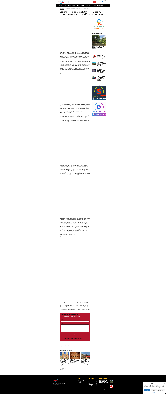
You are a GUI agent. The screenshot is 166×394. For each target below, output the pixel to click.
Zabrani (154, 390)
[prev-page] (60, 371)
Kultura (63, 9)
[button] (164, 383)
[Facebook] (106, 3)
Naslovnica (61, 8)
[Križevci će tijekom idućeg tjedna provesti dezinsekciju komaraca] (94, 56)
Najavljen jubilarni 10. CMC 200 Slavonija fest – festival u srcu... (101, 71)
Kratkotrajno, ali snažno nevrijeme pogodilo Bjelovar (98, 47)
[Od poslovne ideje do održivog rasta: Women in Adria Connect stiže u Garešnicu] (94, 63)
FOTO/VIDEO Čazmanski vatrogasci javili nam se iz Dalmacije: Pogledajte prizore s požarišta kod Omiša (85, 363)
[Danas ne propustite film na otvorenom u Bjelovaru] (75, 355)
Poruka (62, 323)
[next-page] (61, 371)
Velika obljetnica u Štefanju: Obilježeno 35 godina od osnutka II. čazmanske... (101, 79)
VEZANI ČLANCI (63, 350)
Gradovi (64, 8)
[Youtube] (108, 3)
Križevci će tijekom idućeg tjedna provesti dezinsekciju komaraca (101, 57)
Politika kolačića (153, 392)
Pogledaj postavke (161, 390)
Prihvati (147, 390)
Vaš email (62, 319)
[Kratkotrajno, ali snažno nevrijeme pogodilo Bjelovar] (99, 40)
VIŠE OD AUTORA (69, 350)
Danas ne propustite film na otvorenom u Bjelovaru (74, 361)
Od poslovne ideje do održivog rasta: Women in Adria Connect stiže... (101, 64)
